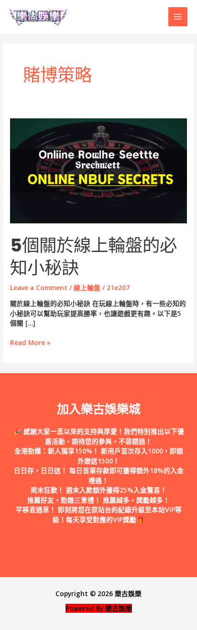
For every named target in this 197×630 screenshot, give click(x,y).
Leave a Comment (38, 287)
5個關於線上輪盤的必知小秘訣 (93, 256)
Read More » (30, 342)
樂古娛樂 (128, 593)
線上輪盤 (87, 287)
